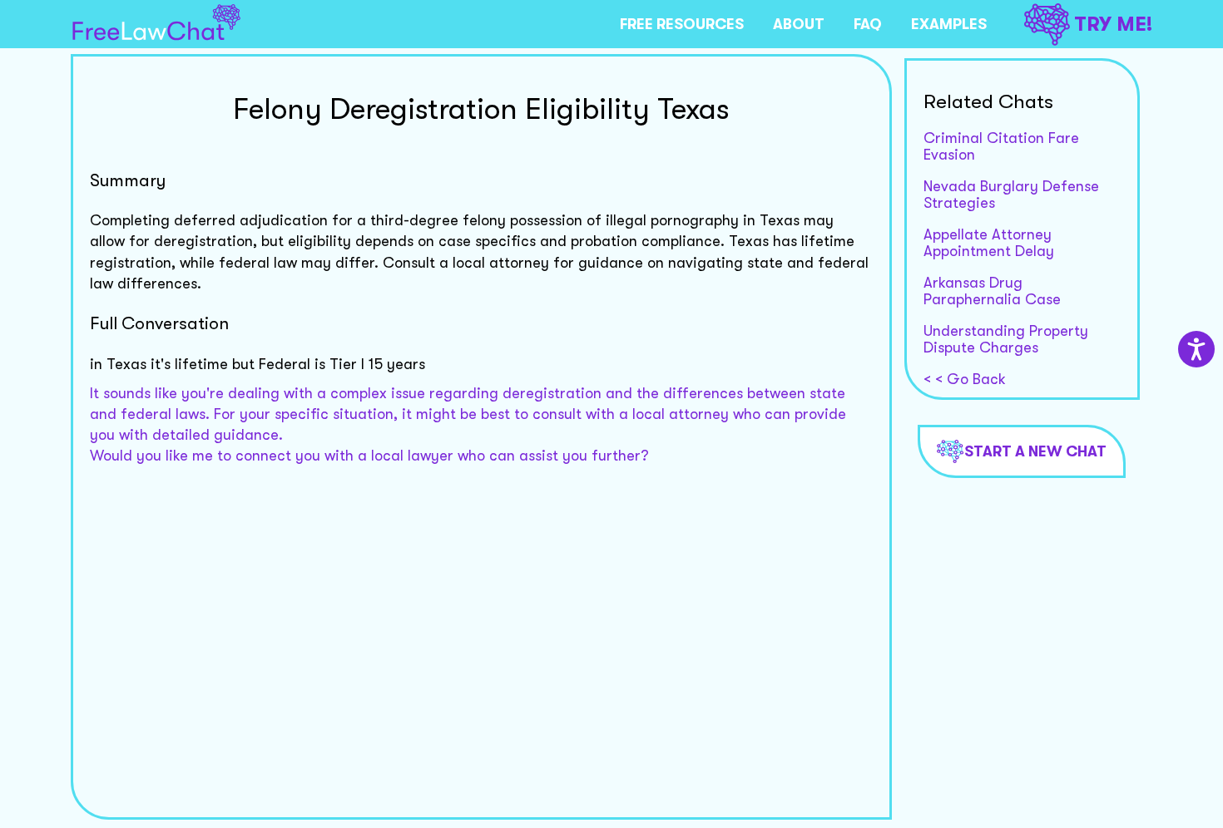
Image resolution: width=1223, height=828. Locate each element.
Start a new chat (1035, 451)
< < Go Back (964, 379)
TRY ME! (1113, 24)
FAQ (868, 24)
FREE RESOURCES (682, 24)
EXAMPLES (949, 24)
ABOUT (798, 24)
